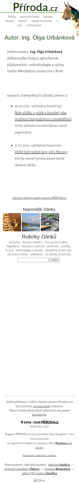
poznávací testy (29, 16)
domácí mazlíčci (32, 242)
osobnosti (53, 246)
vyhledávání (33, 25)
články (12, 16)
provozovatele (41, 406)
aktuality (14, 242)
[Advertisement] (36, 325)
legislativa (13, 246)
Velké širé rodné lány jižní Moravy (41, 152)
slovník (22, 20)
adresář (9, 20)
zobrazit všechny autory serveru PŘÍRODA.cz (39, 197)
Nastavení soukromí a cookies (39, 455)
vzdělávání (36, 254)
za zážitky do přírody (58, 254)
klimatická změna (56, 242)
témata (48, 16)
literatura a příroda (33, 246)
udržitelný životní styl (58, 250)
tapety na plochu (41, 20)
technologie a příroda (29, 250)
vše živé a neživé (17, 254)
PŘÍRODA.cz (49, 422)
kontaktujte (39, 414)
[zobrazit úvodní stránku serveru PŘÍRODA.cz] (39, 7)
